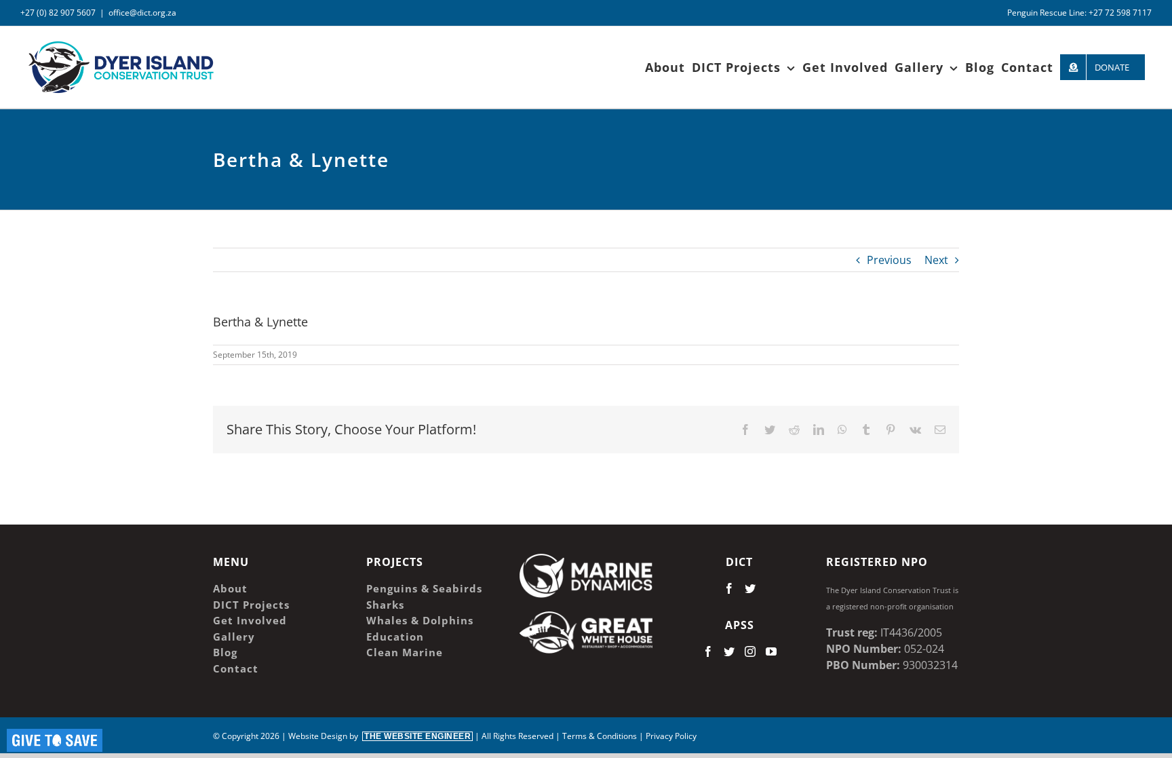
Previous (889, 259)
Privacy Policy (671, 736)
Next (936, 259)
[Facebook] (729, 588)
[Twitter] (750, 588)
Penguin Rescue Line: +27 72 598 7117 (1079, 12)
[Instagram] (750, 651)
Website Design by (379, 736)
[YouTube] (771, 651)
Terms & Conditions (599, 736)
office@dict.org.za (142, 12)
